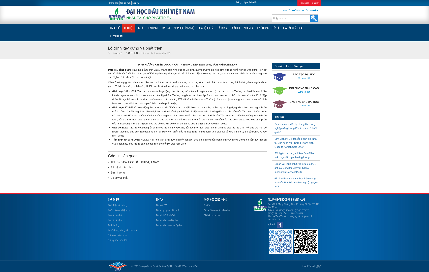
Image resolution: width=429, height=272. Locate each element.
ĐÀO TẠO (166, 28)
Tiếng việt (304, 2)
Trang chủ (113, 2)
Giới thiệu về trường (117, 205)
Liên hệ (135, 2)
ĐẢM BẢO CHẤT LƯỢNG (293, 28)
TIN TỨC (140, 28)
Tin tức (207, 205)
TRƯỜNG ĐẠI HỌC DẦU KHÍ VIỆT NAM (135, 162)
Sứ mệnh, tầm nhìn (122, 167)
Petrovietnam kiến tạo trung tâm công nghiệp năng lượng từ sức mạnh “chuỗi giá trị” (295, 128)
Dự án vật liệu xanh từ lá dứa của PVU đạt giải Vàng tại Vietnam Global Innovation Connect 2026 (295, 168)
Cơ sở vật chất (119, 178)
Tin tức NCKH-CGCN (166, 215)
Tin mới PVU (162, 205)
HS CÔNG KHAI (116, 36)
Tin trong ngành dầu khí (167, 210)
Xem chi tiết (304, 78)
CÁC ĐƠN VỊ (222, 28)
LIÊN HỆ (275, 28)
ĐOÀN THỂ (235, 28)
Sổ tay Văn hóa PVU (118, 240)
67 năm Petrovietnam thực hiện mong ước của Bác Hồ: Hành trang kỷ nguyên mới (296, 182)
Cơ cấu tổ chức (115, 215)
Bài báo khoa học (212, 215)
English (315, 2)
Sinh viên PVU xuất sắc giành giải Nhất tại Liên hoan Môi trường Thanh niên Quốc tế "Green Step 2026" (295, 142)
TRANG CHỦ (115, 28)
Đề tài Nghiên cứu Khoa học (217, 210)
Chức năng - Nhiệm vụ (119, 210)
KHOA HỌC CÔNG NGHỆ (184, 28)
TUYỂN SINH (153, 28)
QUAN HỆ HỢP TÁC (206, 28)
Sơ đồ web (125, 2)
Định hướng (118, 172)
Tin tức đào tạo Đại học (167, 220)
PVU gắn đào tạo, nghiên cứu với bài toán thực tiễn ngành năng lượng (294, 155)
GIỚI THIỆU (128, 28)
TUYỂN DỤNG (262, 28)
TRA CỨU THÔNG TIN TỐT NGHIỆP (299, 10)
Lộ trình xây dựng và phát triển (123, 230)
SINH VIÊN (248, 28)
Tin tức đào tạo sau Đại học (169, 225)
